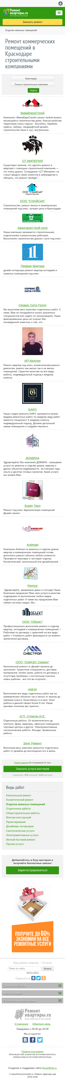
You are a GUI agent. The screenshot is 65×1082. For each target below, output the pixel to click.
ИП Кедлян (32, 361)
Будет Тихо (33, 506)
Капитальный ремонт (18, 795)
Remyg (32, 585)
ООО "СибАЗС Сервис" (32, 662)
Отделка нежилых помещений (21, 30)
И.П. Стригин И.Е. (32, 716)
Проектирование (16, 821)
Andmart (32, 545)
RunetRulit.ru (49, 1068)
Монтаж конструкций (18, 817)
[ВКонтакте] (33, 978)
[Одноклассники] (43, 978)
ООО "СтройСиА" (32, 201)
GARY (32, 409)
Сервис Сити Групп (32, 305)
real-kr (32, 689)
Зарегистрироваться (32, 870)
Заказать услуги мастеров (32, 768)
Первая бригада (32, 266)
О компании (21, 1024)
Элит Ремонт (32, 743)
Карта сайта (33, 972)
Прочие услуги (15, 843)
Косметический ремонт (19, 799)
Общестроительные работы (23, 813)
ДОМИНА (32, 458)
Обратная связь (41, 1024)
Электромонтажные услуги (22, 835)
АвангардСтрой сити (32, 228)
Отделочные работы (18, 808)
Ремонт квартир (21, 763)
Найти (33, 90)
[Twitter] (38, 978)
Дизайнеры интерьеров (20, 826)
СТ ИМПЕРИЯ (32, 161)
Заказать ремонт (32, 21)
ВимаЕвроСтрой (32, 113)
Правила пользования (32, 1051)
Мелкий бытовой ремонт (20, 839)
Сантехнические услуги (20, 830)
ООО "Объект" (32, 622)
